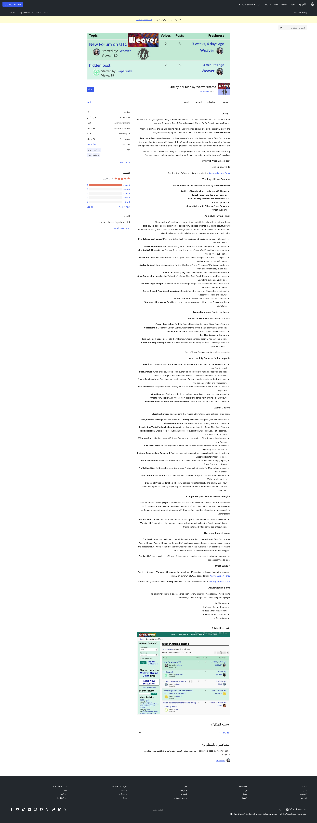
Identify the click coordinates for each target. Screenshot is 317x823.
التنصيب (198, 102)
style (89, 155)
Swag (124, 798)
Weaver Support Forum (220, 576)
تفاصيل (225, 102)
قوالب (245, 790)
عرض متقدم (124, 162)
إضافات (244, 794)
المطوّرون (183, 794)
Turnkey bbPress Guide (219, 581)
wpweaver (204, 91)
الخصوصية (303, 798)
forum (90, 150)
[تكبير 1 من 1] (227, 635)
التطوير (186, 102)
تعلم (185, 786)
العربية (281, 810)
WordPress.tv (180, 798)
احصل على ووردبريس (13, 4)
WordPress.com (59, 786)
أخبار (305, 790)
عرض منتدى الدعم (122, 228)
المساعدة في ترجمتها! (144, 19)
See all (90, 207)
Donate (123, 794)
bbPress (97, 150)
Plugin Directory (300, 12)
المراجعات (211, 102)
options (96, 155)
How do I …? (224, 733)
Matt (64, 790)
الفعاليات (124, 790)
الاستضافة (303, 794)
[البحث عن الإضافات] (280, 27)
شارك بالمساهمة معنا (119, 786)
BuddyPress (62, 798)
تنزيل (90, 89)
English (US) (92, 144)
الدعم (89, 102)
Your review (124, 207)
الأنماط (244, 798)
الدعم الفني (183, 790)
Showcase (243, 786)
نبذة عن (304, 786)
